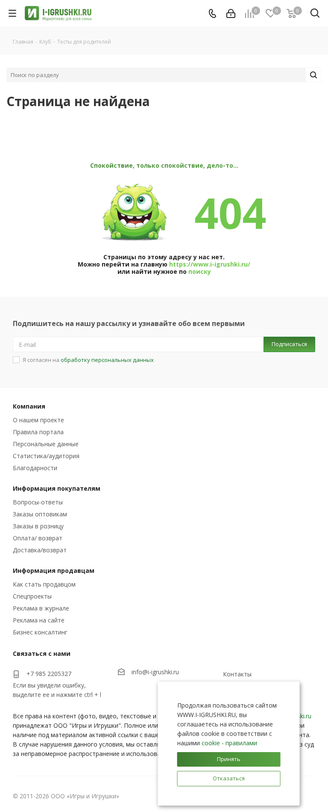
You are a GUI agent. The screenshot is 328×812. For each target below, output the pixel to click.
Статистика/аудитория (46, 456)
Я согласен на (88, 360)
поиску (199, 271)
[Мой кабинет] (230, 13)
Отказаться (229, 778)
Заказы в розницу (38, 526)
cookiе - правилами (229, 743)
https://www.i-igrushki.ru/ (209, 264)
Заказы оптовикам (40, 514)
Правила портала (38, 432)
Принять (228, 759)
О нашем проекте (38, 420)
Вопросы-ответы (38, 502)
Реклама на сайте (38, 620)
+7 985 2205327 (48, 674)
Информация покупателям (56, 488)
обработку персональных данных (107, 360)
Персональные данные (46, 444)
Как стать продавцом (44, 584)
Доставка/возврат (40, 550)
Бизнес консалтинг (40, 632)
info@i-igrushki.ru (155, 672)
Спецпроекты (32, 596)
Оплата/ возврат (37, 538)
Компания (29, 406)
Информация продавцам (53, 570)
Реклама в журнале (41, 608)
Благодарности (35, 468)
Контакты (237, 674)
